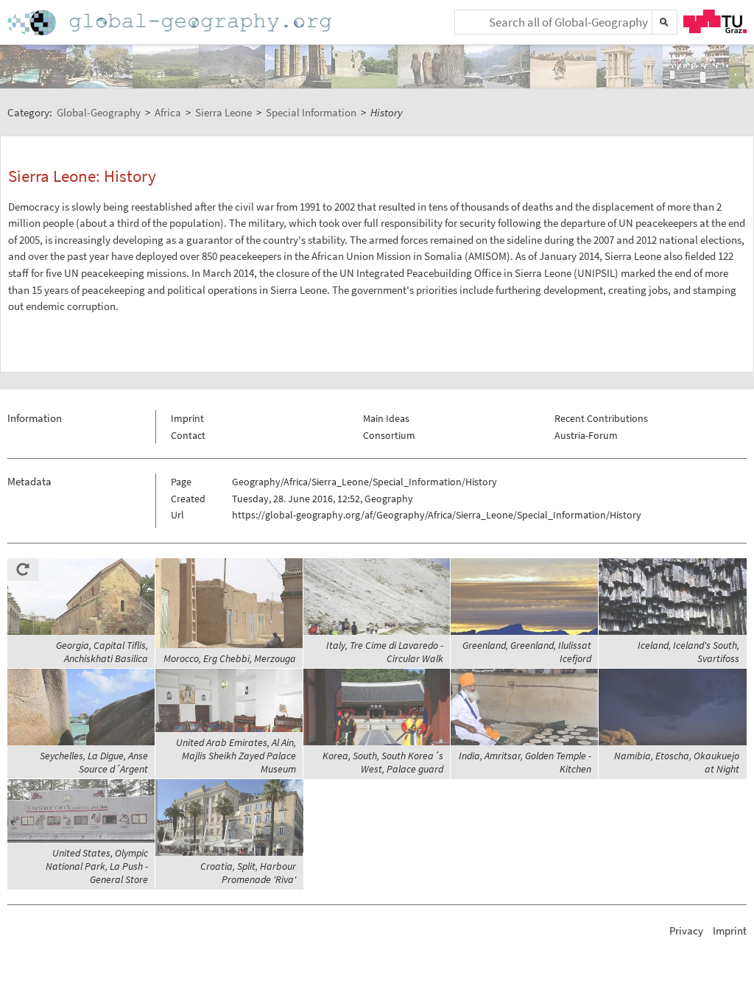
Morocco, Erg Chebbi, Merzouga (229, 658)
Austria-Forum (586, 435)
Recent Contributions (601, 418)
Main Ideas (386, 418)
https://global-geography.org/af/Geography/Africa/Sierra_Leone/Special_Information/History (436, 514)
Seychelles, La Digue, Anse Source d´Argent (94, 762)
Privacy (686, 931)
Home (170, 22)
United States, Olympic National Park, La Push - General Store (97, 866)
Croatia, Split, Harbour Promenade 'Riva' (248, 872)
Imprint (187, 418)
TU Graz (715, 21)
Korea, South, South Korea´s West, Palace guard (383, 762)
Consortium (389, 435)
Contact (188, 435)
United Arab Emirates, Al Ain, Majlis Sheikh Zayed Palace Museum (236, 755)
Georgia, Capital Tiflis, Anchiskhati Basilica (102, 652)
